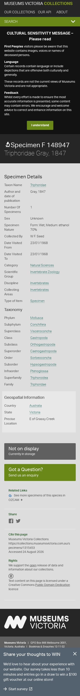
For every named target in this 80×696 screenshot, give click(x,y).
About (62, 12)
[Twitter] (18, 522)
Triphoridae (38, 185)
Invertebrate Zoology (45, 272)
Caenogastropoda (43, 351)
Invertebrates (39, 283)
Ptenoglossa (39, 371)
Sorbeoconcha (40, 357)
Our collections (19, 12)
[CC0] (11, 576)
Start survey (18, 689)
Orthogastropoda (42, 344)
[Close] (75, 654)
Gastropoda (39, 338)
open (33, 565)
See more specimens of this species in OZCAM (37, 498)
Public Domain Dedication (52, 585)
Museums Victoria (38, 4)
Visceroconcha (41, 331)
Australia (35, 405)
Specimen (37, 301)
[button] (40, 21)
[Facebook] (11, 522)
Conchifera (38, 324)
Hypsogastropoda (43, 364)
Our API (44, 12)
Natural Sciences (42, 265)
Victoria (34, 412)
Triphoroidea (39, 377)
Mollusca (36, 318)
